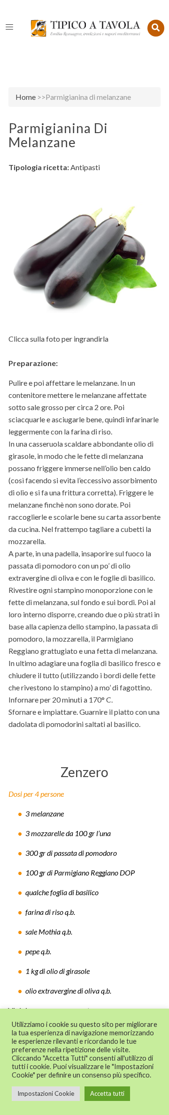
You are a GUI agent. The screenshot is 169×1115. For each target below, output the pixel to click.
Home (25, 96)
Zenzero (84, 772)
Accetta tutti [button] (107, 1093)
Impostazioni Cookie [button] (45, 1093)
